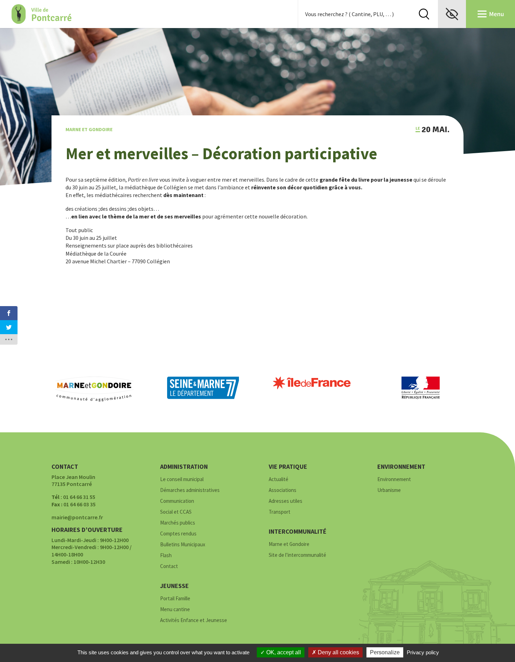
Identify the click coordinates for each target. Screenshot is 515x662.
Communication (177, 501)
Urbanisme (389, 490)
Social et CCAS (176, 512)
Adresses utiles (285, 501)
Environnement (394, 479)
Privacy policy (423, 652)
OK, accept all (283, 652)
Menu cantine (175, 610)
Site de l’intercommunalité (297, 555)
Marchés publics (177, 523)
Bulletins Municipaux (182, 545)
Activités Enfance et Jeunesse (193, 620)
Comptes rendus (178, 534)
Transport (279, 512)
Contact (169, 566)
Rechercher (424, 14)
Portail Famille (175, 599)
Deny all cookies (337, 652)
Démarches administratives (190, 490)
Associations (282, 490)
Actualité (278, 479)
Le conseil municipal (182, 479)
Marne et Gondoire (89, 129)
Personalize (385, 652)
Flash (166, 556)
